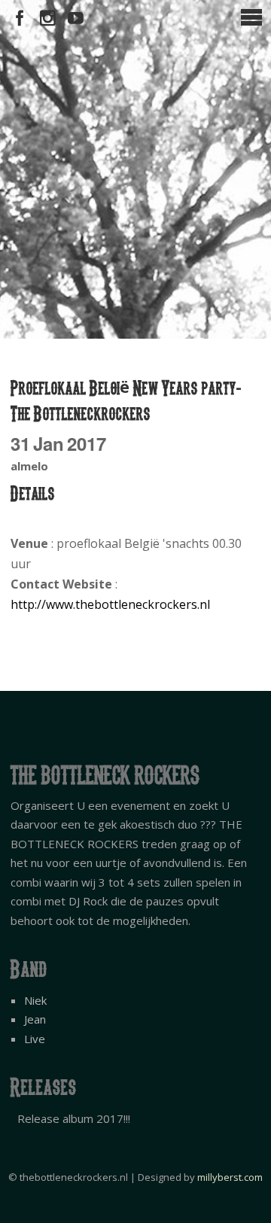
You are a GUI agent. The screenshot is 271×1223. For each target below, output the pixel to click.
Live (34, 1038)
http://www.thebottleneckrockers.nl (110, 604)
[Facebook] (20, 18)
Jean (35, 1019)
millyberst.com (230, 1177)
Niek (35, 1000)
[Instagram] (48, 18)
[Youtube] (76, 18)
